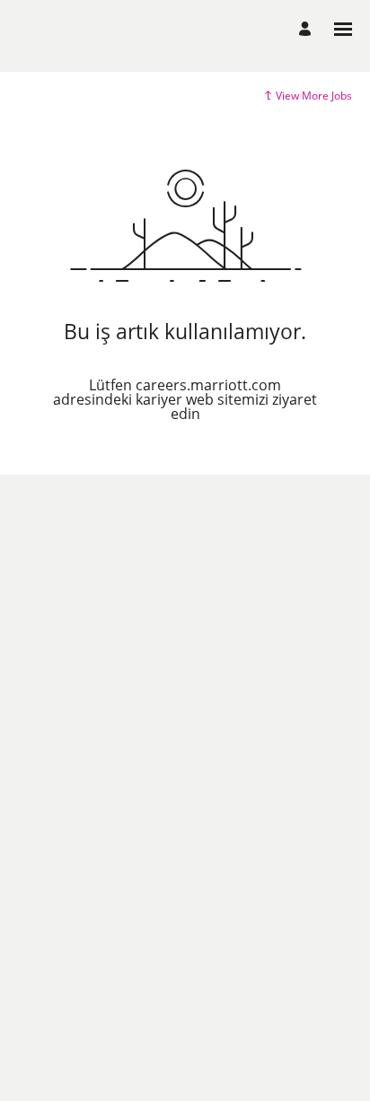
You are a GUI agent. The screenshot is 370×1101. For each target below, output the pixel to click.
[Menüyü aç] (343, 29)
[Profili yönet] (307, 29)
